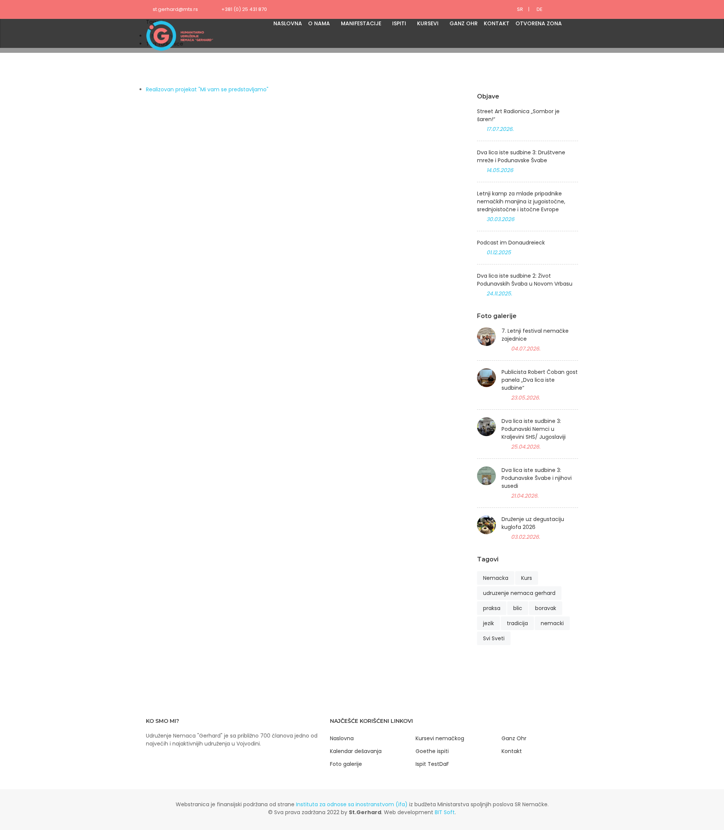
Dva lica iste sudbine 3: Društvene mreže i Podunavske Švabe (521, 156)
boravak (545, 608)
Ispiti (399, 23)
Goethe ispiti (432, 751)
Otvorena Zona (538, 23)
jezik (488, 623)
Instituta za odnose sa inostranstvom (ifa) (352, 804)
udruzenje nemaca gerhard (519, 593)
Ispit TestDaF (432, 764)
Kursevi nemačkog (440, 738)
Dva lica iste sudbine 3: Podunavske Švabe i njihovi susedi (537, 478)
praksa (491, 608)
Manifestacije (361, 23)
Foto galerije (346, 764)
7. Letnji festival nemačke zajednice (535, 335)
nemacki (552, 623)
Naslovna (287, 23)
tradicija (517, 623)
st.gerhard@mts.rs (175, 9)
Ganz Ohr (463, 23)
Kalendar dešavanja (356, 751)
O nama (319, 23)
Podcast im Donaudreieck (511, 242)
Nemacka (495, 578)
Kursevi (428, 23)
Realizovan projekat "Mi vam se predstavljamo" (207, 89)
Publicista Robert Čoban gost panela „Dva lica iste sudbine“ (540, 380)
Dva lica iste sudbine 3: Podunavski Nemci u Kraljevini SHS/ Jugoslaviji (534, 429)
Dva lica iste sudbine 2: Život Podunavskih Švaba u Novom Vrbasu (524, 279)
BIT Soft (445, 812)
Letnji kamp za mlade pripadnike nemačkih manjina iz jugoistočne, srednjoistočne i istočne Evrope (521, 201)
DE (540, 9)
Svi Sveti (494, 638)
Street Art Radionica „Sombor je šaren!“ (518, 115)
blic (517, 608)
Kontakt (496, 23)
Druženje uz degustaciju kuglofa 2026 (533, 523)
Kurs (526, 578)
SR (520, 9)
